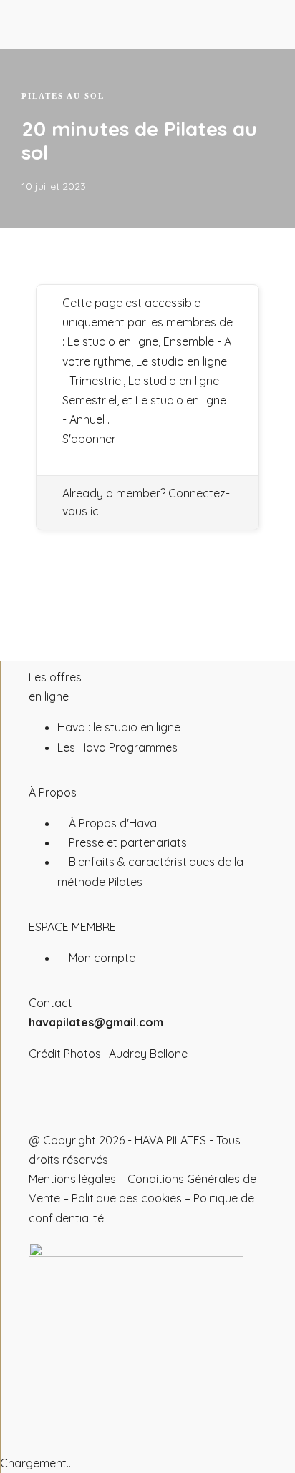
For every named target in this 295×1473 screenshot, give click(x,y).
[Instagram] (46, 1107)
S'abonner (89, 439)
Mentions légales (72, 1179)
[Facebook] (124, 1107)
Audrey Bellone (148, 1053)
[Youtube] (85, 1107)
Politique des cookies (127, 1198)
